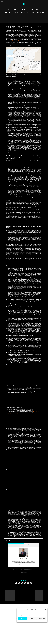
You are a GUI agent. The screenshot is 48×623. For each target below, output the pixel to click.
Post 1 (13, 40)
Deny (32, 618)
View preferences (41, 618)
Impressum (38, 620)
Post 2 (17, 40)
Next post (38, 591)
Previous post (10, 591)
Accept (22, 618)
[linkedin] (22, 583)
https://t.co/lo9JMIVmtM (13, 413)
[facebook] (16, 583)
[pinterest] (25, 583)
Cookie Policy (26, 620)
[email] (31, 583)
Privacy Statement (32, 620)
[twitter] (19, 583)
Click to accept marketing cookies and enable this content (24, 411)
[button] (45, 609)
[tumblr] (28, 583)
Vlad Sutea (23, 558)
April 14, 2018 (36, 411)
